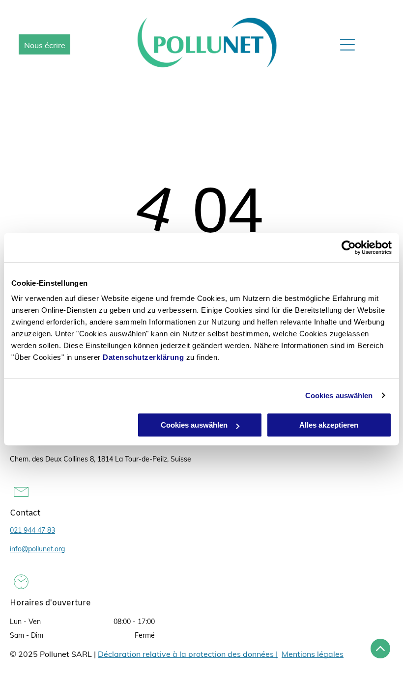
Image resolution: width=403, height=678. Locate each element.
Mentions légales (313, 654)
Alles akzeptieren (328, 425)
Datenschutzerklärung (143, 357)
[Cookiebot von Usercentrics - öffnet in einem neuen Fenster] (349, 247)
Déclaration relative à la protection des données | (188, 654)
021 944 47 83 (32, 530)
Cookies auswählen (339, 395)
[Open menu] (347, 44)
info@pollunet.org (37, 548)
